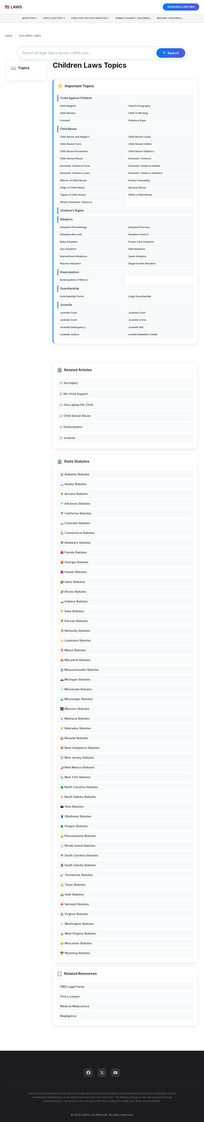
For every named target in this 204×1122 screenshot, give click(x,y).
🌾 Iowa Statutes (72, 611)
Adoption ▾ (29, 18)
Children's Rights (72, 210)
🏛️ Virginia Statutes (74, 914)
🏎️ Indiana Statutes (74, 601)
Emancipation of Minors (74, 279)
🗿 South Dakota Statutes (78, 865)
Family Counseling (139, 180)
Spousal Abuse (137, 187)
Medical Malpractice (74, 1006)
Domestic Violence (139, 158)
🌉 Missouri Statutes (74, 708)
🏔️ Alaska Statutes (73, 484)
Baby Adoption (68, 241)
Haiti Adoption (136, 248)
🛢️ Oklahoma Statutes (75, 816)
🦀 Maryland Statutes (75, 660)
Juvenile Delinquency (72, 327)
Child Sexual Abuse (71, 158)
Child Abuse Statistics (141, 151)
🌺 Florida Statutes (73, 552)
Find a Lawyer (70, 996)
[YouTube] (115, 1072)
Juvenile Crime (137, 319)
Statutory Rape (137, 120)
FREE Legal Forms (72, 986)
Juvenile (66, 304)
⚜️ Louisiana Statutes (75, 640)
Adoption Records (71, 234)
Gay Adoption (68, 248)
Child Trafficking (138, 113)
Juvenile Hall (135, 327)
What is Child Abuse (140, 194)
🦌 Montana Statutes (75, 718)
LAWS (8, 35)
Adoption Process (139, 227)
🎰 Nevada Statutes (74, 738)
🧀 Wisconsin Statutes (76, 943)
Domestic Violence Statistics (145, 173)
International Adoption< (74, 256)
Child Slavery (68, 113)
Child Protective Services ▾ (90, 18)
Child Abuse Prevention (74, 151)
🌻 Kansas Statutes (74, 621)
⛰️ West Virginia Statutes (78, 933)
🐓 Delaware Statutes (75, 542)
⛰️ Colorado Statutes (75, 523)
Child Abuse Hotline (140, 143)
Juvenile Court (68, 312)
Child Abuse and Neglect (74, 136)
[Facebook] (88, 1072)
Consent (65, 120)
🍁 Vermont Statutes (74, 904)
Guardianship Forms (72, 296)
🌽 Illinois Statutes (73, 591)
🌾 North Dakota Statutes (78, 796)
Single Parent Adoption (142, 263)
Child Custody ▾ (54, 18)
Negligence (68, 1016)
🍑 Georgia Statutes (74, 562)
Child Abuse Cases (139, 136)
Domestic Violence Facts (75, 165)
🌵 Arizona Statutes (74, 493)
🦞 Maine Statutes (73, 650)
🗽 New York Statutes (75, 777)
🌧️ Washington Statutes (77, 923)
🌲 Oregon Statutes (74, 826)
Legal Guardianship (139, 296)
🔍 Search (171, 53)
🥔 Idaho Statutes (72, 582)
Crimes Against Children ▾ (133, 18)
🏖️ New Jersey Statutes (77, 757)
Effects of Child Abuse (73, 180)
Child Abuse (68, 128)
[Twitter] (102, 1072)
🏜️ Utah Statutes (72, 894)
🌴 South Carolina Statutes (79, 855)
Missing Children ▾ (169, 18)
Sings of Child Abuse (72, 187)
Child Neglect (68, 105)
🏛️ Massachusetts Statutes (79, 669)
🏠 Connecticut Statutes (77, 533)
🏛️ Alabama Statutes (74, 474)
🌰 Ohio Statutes (72, 806)
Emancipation (69, 272)
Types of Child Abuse (73, 194)
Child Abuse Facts (70, 143)
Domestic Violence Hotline (144, 165)
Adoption (66, 219)
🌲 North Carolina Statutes (79, 787)
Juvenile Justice (69, 334)
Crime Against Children (76, 98)
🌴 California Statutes (75, 513)
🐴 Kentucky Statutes (75, 630)
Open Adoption (137, 256)
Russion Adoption (70, 263)
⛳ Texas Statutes (72, 884)
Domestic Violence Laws (75, 173)
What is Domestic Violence (76, 202)
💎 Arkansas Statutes (75, 503)
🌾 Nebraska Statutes (75, 728)
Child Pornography (139, 105)
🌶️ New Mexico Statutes (77, 767)
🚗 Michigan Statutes (75, 679)
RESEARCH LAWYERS (181, 6)
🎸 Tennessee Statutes (76, 875)
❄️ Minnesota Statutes (76, 689)
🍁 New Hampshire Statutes (80, 747)
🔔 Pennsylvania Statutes (78, 836)
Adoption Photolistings (73, 227)
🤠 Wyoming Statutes (75, 953)
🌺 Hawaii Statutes (73, 572)
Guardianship (69, 288)
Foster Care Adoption (141, 241)
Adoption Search (138, 234)
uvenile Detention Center (143, 334)
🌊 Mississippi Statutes (76, 699)
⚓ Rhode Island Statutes (77, 845)
